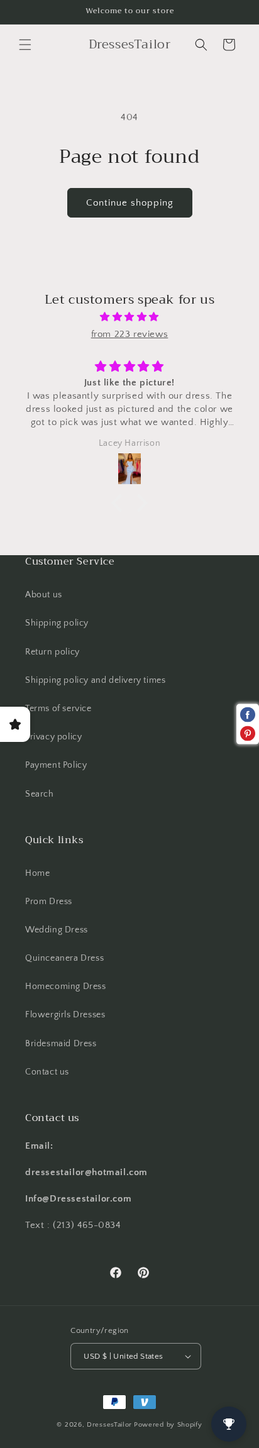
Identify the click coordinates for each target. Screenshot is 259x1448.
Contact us (47, 1072)
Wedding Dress (56, 930)
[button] (25, 44)
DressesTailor (109, 1425)
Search (39, 794)
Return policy (52, 652)
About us (43, 595)
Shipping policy (57, 623)
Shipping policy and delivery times (95, 680)
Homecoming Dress (65, 986)
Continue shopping (130, 202)
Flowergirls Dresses (65, 1015)
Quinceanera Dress (64, 958)
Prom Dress (48, 902)
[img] (129, 317)
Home (37, 873)
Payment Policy (56, 765)
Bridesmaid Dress (61, 1044)
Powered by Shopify (168, 1425)
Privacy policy (53, 737)
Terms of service (58, 709)
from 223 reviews (129, 334)
